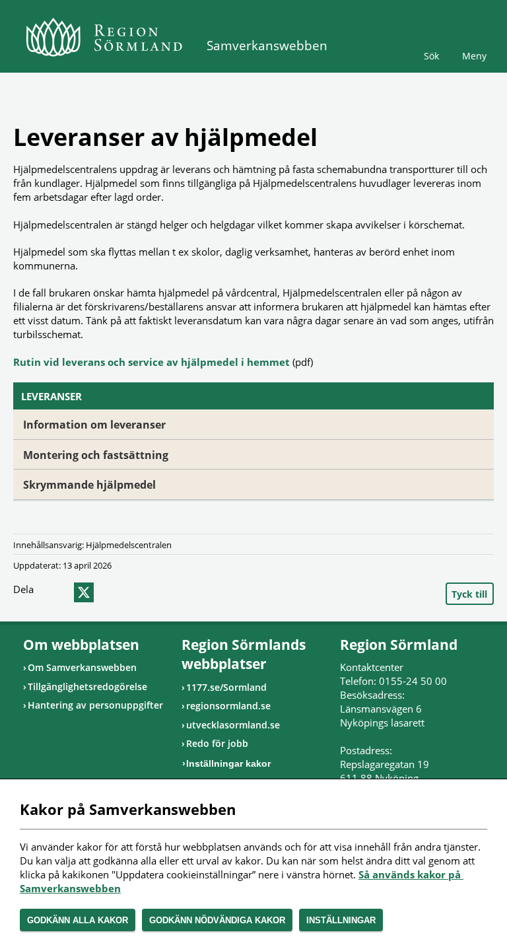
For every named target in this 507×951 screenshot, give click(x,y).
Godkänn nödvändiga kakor (217, 920)
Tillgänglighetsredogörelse (87, 686)
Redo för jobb (217, 743)
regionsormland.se (228, 705)
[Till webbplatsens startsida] (104, 37)
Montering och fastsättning (95, 455)
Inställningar (341, 920)
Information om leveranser (94, 424)
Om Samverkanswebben (82, 667)
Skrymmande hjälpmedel (89, 484)
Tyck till (469, 594)
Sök (431, 56)
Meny (474, 56)
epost (108, 592)
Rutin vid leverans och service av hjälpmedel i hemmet (151, 362)
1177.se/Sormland (226, 687)
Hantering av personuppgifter (95, 705)
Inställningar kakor (228, 763)
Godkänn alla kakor (77, 920)
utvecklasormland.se (233, 725)
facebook (57, 592)
